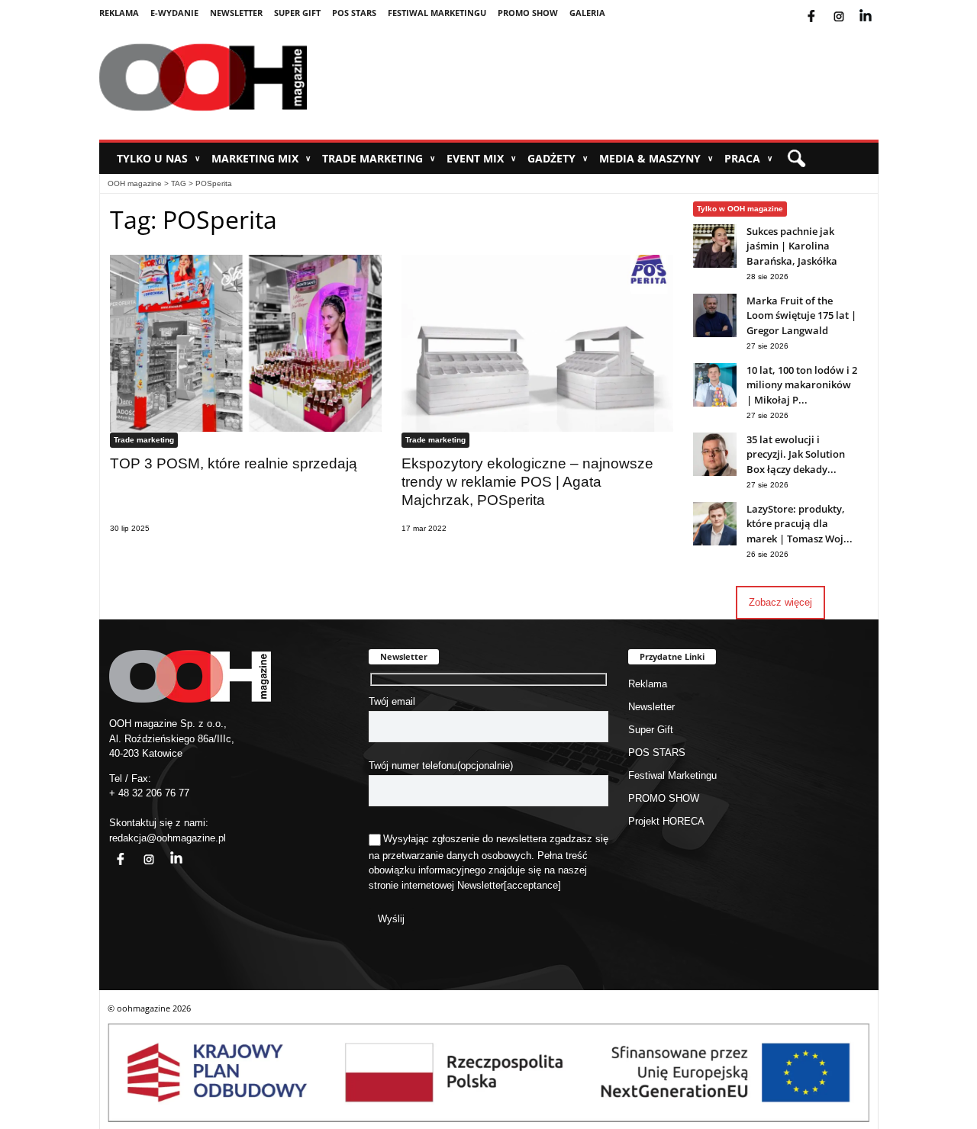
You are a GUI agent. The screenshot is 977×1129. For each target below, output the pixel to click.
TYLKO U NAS (158, 158)
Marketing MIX (261, 158)
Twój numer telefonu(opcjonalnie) (441, 765)
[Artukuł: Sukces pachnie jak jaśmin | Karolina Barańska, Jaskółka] (715, 264)
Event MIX (481, 158)
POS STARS (354, 12)
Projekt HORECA (666, 821)
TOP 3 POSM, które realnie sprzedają (233, 463)
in (166, 850)
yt (877, 7)
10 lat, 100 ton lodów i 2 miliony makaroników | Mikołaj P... (801, 385)
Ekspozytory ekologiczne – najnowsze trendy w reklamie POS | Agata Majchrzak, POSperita (527, 481)
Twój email (392, 701)
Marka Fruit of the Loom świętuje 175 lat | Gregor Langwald (801, 315)
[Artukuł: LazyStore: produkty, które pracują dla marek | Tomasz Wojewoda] (715, 542)
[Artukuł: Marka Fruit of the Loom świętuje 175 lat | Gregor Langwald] (715, 333)
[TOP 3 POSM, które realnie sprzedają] (246, 343)
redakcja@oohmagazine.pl (167, 838)
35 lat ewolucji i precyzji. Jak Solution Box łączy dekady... (795, 454)
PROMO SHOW (528, 12)
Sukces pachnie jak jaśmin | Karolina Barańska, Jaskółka (791, 246)
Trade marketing (378, 158)
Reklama (119, 12)
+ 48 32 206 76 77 (149, 793)
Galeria (587, 12)
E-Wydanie (174, 12)
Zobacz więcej (780, 602)
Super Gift (297, 12)
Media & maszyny (656, 158)
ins (849, 7)
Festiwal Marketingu (437, 12)
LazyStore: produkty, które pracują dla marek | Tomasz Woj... (799, 523)
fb (823, 7)
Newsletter (236, 12)
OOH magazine (135, 183)
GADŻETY (557, 158)
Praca (748, 158)
